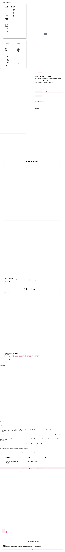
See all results (4, 531)
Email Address (35, 542)
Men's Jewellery (19, 43)
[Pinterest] (33, 463)
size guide (43, 85)
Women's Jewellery (7, 43)
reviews (36, 86)
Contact (46, 85)
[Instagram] (31, 463)
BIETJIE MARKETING (40, 468)
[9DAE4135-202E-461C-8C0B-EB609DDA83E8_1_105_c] (13, 133)
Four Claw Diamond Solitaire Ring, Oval (11, 353)
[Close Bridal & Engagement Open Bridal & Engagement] (4, 3)
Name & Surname (4, 542)
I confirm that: (4, 545)
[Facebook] (28, 463)
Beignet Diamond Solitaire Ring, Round (11, 349)
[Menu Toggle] (39, 33)
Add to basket (40, 101)
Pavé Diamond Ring (8, 281)
